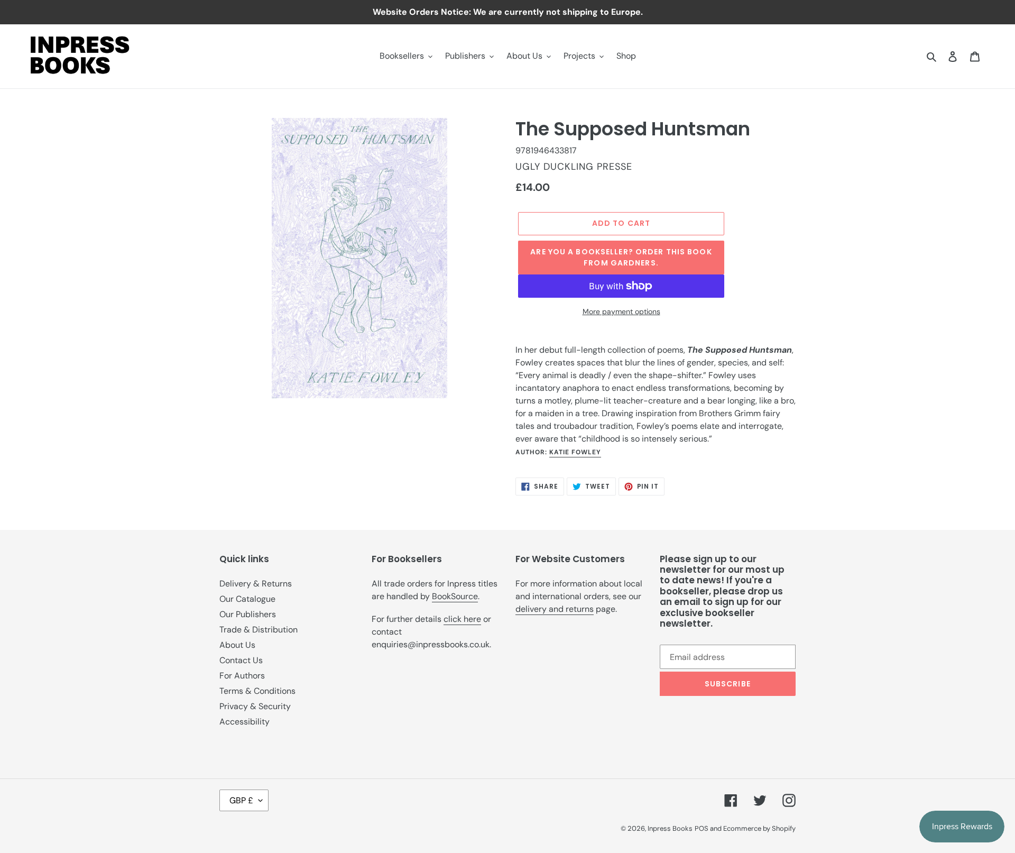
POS (701, 828)
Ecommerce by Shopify (759, 828)
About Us (237, 644)
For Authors (242, 675)
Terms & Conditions (257, 690)
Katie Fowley (575, 452)
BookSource (455, 596)
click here (462, 619)
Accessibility (244, 721)
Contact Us (241, 660)
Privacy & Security (255, 706)
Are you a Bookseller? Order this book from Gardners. (621, 257)
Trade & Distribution (258, 629)
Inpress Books (670, 828)
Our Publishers (247, 614)
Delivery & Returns (255, 583)
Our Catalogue (247, 598)
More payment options (621, 311)
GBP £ (241, 800)
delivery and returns (554, 608)
